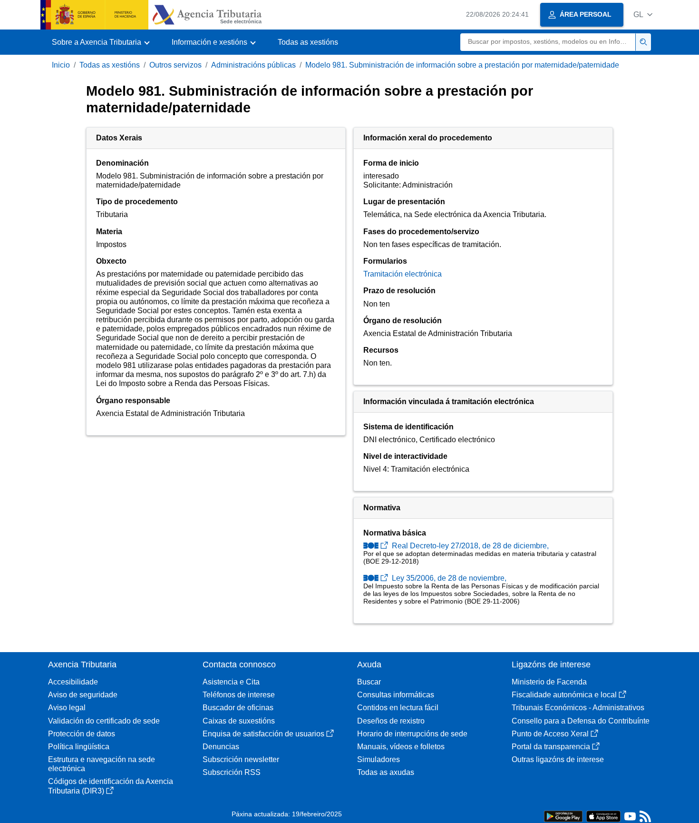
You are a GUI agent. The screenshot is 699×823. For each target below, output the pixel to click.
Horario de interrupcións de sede (412, 734)
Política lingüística (78, 747)
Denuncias (221, 747)
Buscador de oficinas (238, 708)
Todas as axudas (385, 772)
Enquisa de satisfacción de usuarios (263, 734)
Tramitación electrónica (402, 274)
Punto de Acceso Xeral (550, 734)
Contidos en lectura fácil (397, 708)
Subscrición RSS (232, 772)
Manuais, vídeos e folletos (401, 747)
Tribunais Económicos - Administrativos (578, 708)
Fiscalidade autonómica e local (564, 695)
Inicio (61, 65)
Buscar (369, 682)
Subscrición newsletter (241, 759)
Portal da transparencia (551, 747)
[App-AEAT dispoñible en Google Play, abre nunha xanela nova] (563, 816)
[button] (643, 14)
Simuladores (378, 759)
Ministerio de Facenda (549, 682)
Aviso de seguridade (82, 695)
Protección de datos (81, 734)
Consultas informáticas (395, 695)
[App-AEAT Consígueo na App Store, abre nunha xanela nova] (603, 816)
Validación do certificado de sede (104, 721)
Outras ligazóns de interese (558, 759)
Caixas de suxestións (239, 721)
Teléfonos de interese (239, 695)
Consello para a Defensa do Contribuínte (581, 721)
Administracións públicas (253, 65)
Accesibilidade (73, 682)
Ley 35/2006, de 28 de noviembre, (448, 578)
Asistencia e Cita (231, 682)
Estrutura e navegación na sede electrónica (101, 764)
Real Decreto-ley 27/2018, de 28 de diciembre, (469, 546)
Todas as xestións (308, 42)
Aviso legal (67, 708)
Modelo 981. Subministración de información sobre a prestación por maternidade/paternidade (462, 65)
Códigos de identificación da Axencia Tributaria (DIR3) (110, 785)
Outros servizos (175, 65)
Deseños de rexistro (391, 721)
